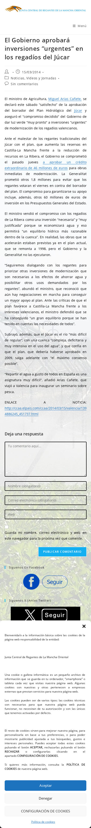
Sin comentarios (24, 84)
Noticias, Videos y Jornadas (33, 78)
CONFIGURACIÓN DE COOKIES (45, 811)
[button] (84, 626)
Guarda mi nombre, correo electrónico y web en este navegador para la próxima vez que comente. (46, 535)
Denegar (45, 798)
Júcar (78, 110)
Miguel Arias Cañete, (64, 99)
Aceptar (45, 785)
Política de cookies (43, 822)
